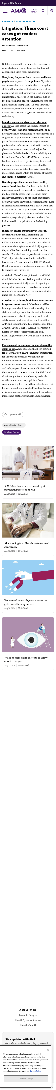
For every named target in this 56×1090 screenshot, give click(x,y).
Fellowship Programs (28, 1015)
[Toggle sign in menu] (52, 10)
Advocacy (7, 21)
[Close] (48, 1049)
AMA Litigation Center (13, 425)
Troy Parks (10, 45)
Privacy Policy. (35, 1071)
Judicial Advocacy (26, 21)
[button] (29, 3)
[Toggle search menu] (43, 10)
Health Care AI (28, 1025)
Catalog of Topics (11, 432)
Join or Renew (33, 10)
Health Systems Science (28, 1020)
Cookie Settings (26, 1079)
